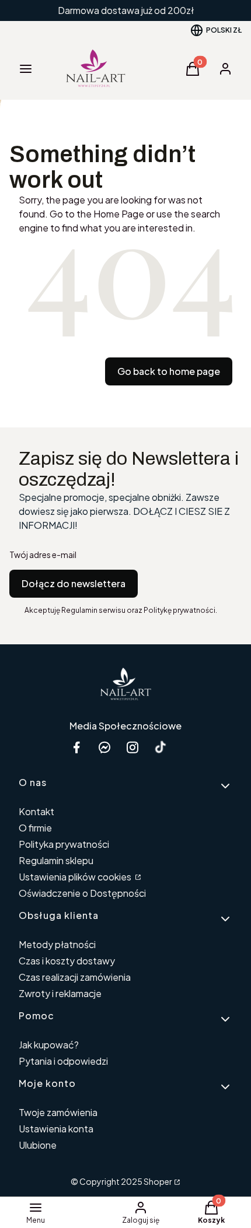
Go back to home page (168, 371)
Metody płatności (57, 944)
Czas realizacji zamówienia (75, 977)
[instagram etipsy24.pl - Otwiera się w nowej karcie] (133, 747)
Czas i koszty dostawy (67, 961)
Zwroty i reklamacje (60, 993)
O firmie (35, 828)
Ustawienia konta (56, 1128)
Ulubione (38, 1145)
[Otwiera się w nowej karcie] (161, 747)
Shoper (158, 1181)
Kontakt (36, 811)
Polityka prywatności (64, 844)
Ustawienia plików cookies (76, 877)
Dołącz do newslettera (74, 583)
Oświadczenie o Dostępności (82, 893)
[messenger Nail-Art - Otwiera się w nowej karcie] (104, 747)
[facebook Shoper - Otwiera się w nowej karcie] (76, 747)
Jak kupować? (49, 1044)
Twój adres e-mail (42, 554)
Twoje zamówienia (58, 1112)
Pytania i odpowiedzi (63, 1061)
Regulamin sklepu (56, 860)
